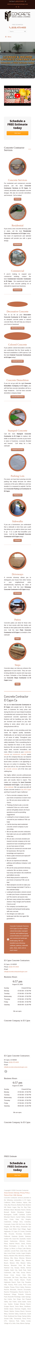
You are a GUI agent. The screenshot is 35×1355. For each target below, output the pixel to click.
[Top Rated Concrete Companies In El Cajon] (17, 212)
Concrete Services (17, 180)
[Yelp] (19, 7)
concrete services (11, 769)
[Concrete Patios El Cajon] (17, 304)
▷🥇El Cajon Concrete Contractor (17, 16)
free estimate (9, 787)
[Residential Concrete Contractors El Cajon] (17, 166)
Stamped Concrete (17, 430)
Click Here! (17, 133)
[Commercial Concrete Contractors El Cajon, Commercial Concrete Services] (17, 257)
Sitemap (16, 1193)
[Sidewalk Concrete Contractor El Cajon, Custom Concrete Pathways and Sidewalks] (17, 508)
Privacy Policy (24, 1193)
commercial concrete (19, 754)
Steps (17, 665)
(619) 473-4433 (20, 1)
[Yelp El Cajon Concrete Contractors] (17, 417)
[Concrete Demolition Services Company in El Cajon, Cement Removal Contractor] (17, 370)
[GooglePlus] (5, 1072)
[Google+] (17, 7)
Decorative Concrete (17, 311)
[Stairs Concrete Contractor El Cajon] (17, 336)
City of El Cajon (26, 789)
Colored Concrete (17, 344)
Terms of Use (8, 1195)
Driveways (17, 574)
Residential (17, 225)
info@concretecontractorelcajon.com (17, 4)
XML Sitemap (17, 1195)
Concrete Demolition (17, 380)
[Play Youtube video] (17, 96)
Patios (17, 619)
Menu (9, 37)
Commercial (17, 270)
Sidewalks (17, 521)
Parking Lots (17, 475)
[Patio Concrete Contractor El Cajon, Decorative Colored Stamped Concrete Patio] (17, 606)
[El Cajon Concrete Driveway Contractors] (17, 561)
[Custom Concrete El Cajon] (17, 462)
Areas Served (8, 1193)
